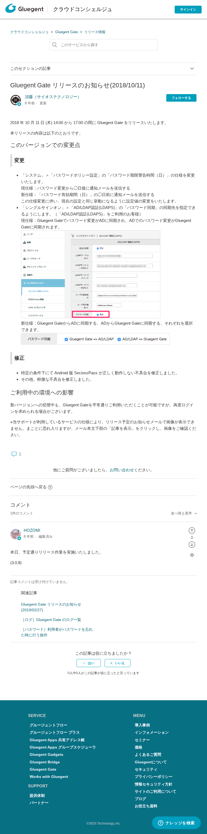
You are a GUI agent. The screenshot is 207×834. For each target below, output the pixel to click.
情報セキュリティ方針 (153, 784)
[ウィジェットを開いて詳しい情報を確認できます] (176, 823)
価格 (138, 747)
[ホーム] (24, 9)
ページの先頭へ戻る (28, 487)
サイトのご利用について (155, 792)
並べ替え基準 (182, 513)
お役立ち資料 (146, 806)
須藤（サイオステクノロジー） (53, 96)
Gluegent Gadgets (46, 755)
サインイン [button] (188, 9)
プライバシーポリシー (153, 777)
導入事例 (142, 725)
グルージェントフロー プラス (55, 732)
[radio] (192, 530)
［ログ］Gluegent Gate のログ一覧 (51, 619)
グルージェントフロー (48, 725)
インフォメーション (152, 732)
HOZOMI (32, 530)
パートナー (39, 803)
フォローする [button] (181, 98)
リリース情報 (94, 32)
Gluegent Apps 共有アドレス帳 (57, 740)
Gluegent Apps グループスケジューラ (63, 747)
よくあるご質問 (148, 755)
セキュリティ (146, 769)
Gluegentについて (151, 762)
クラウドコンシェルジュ (29, 32)
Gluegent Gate (66, 32)
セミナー (142, 740)
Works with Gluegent (49, 777)
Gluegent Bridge (45, 762)
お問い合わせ (122, 470)
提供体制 (37, 796)
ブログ (140, 799)
